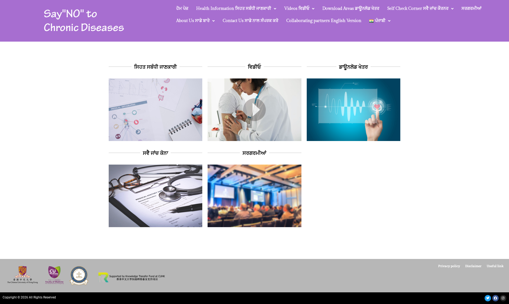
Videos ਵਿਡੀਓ (296, 8)
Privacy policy (449, 266)
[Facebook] (495, 298)
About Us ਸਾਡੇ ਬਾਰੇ (193, 20)
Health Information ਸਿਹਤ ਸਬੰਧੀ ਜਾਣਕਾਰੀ (233, 8)
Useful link (495, 266)
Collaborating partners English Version (323, 20)
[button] (236, 9)
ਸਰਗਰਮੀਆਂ (471, 8)
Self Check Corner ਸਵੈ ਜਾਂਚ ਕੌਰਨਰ (418, 8)
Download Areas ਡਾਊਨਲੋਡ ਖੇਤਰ (350, 8)
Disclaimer (473, 266)
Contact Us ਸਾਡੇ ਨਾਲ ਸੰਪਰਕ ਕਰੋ (250, 20)
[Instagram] (503, 298)
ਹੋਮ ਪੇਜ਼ (182, 8)
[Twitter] (488, 298)
